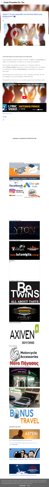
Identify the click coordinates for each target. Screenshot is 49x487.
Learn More (22, 485)
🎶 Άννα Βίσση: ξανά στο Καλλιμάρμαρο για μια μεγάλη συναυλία (22, 475)
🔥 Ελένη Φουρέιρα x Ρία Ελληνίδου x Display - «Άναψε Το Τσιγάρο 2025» (24, 459)
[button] (3, 21)
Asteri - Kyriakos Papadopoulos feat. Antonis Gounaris (20, 440)
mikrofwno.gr (9, 113)
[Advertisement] (24, 52)
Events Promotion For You (14, 2)
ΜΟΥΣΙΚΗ (4, 116)
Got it (28, 485)
